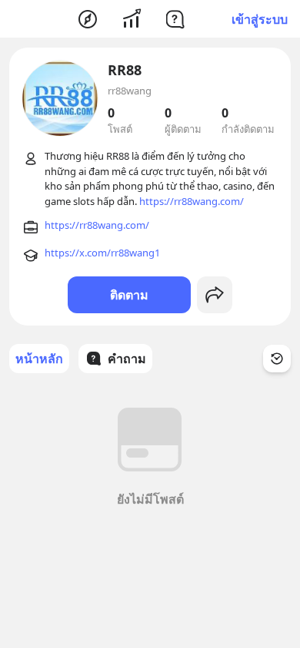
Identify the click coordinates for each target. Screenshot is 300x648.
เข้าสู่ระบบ (260, 19)
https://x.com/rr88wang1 (102, 253)
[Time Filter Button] (277, 358)
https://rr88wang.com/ (191, 201)
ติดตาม (129, 294)
